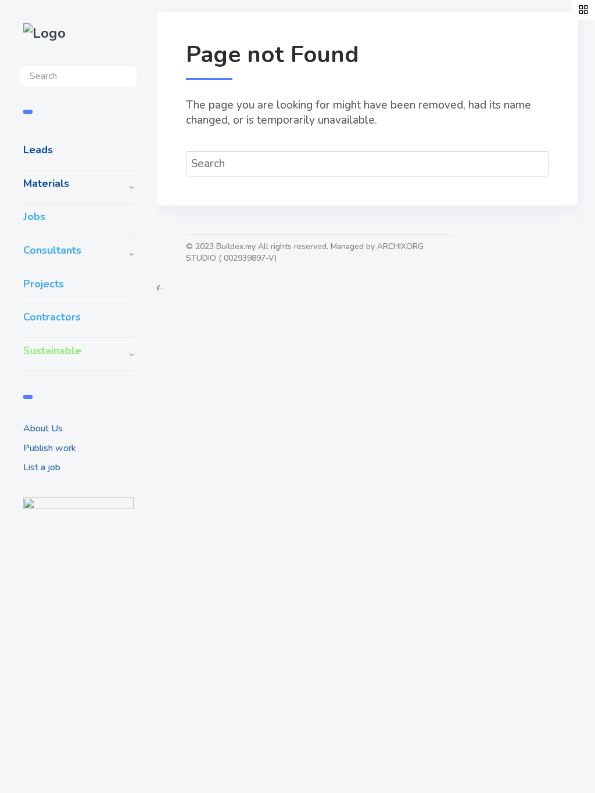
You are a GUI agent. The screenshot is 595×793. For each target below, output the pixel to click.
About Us (43, 428)
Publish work (49, 448)
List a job (41, 467)
